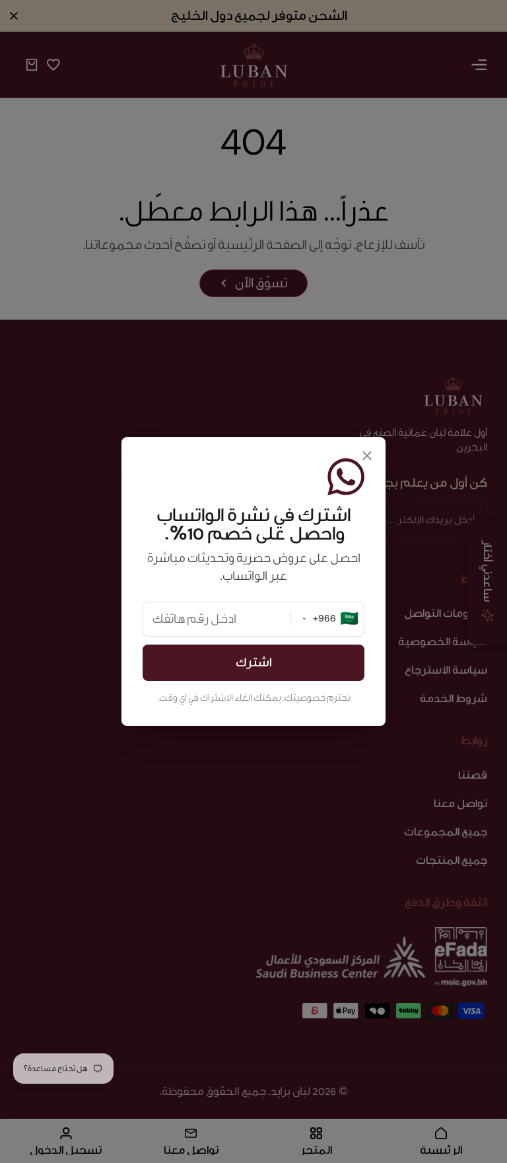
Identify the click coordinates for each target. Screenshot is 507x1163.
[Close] (367, 455)
